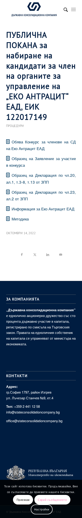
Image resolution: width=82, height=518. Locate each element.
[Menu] (73, 9)
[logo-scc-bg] (34, 9)
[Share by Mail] (60, 253)
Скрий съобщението (52, 500)
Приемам (23, 500)
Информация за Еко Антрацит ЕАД (43, 209)
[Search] (63, 9)
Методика (20, 219)
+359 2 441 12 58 (27, 406)
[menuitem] (63, 9)
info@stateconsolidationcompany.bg (33, 412)
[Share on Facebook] (21, 253)
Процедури (15, 126)
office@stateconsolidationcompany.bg (34, 420)
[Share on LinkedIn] (47, 253)
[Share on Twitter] (34, 253)
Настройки (41, 509)
